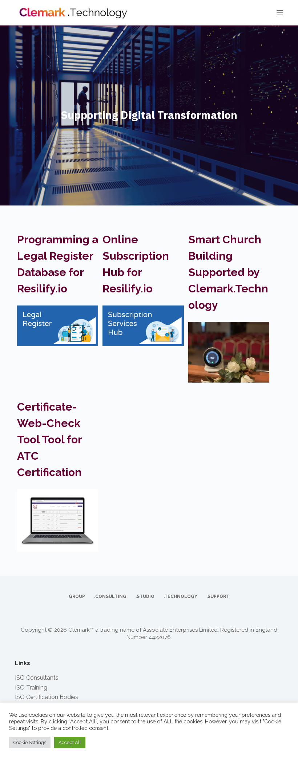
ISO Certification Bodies (46, 697)
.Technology (180, 596)
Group (77, 596)
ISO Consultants (37, 677)
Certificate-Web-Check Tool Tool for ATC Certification (49, 439)
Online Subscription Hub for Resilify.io (135, 264)
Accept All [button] (70, 742)
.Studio (145, 596)
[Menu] (280, 12)
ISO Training (31, 687)
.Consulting (110, 596)
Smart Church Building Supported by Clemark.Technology (228, 272)
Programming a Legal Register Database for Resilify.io (57, 264)
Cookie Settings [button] (29, 742)
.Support (217, 596)
